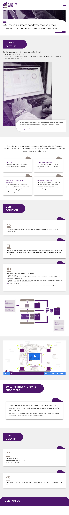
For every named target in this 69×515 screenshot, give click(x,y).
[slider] (27, 373)
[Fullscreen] (53, 373)
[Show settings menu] (49, 373)
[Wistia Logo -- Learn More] (60, 373)
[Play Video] (5, 373)
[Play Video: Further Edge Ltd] (34, 356)
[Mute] (46, 373)
